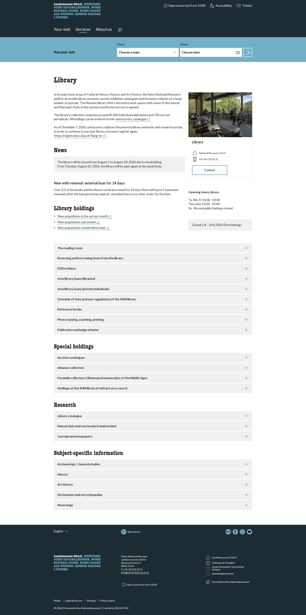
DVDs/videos (66, 268)
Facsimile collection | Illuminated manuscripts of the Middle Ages (102, 378)
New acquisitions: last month (77, 222)
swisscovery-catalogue (131, 119)
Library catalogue (69, 416)
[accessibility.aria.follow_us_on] (228, 531)
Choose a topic (129, 52)
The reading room (69, 248)
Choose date (191, 52)
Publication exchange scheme (77, 330)
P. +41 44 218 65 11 (132, 569)
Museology (65, 505)
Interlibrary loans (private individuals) (83, 289)
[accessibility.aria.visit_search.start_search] (247, 52)
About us (104, 29)
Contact (209, 170)
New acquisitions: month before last (81, 228)
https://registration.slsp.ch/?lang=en (78, 136)
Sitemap (91, 600)
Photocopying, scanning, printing (80, 319)
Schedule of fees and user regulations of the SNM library (96, 299)
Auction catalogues (71, 357)
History (62, 474)
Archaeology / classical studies (78, 464)
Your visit (62, 29)
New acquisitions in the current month (83, 216)
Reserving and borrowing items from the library (90, 258)
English (58, 531)
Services (83, 29)
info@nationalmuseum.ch (135, 572)
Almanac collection (70, 368)
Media (57, 600)
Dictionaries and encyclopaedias (79, 495)
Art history (65, 484)
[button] (184, 5)
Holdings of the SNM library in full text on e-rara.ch (92, 388)
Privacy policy (107, 600)
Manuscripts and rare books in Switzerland (86, 426)
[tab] (153, 248)
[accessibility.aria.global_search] (120, 30)
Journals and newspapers (74, 436)
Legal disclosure (74, 600)
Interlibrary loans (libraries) (76, 279)
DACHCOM (121, 608)
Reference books (69, 309)
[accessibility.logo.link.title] (77, 10)
